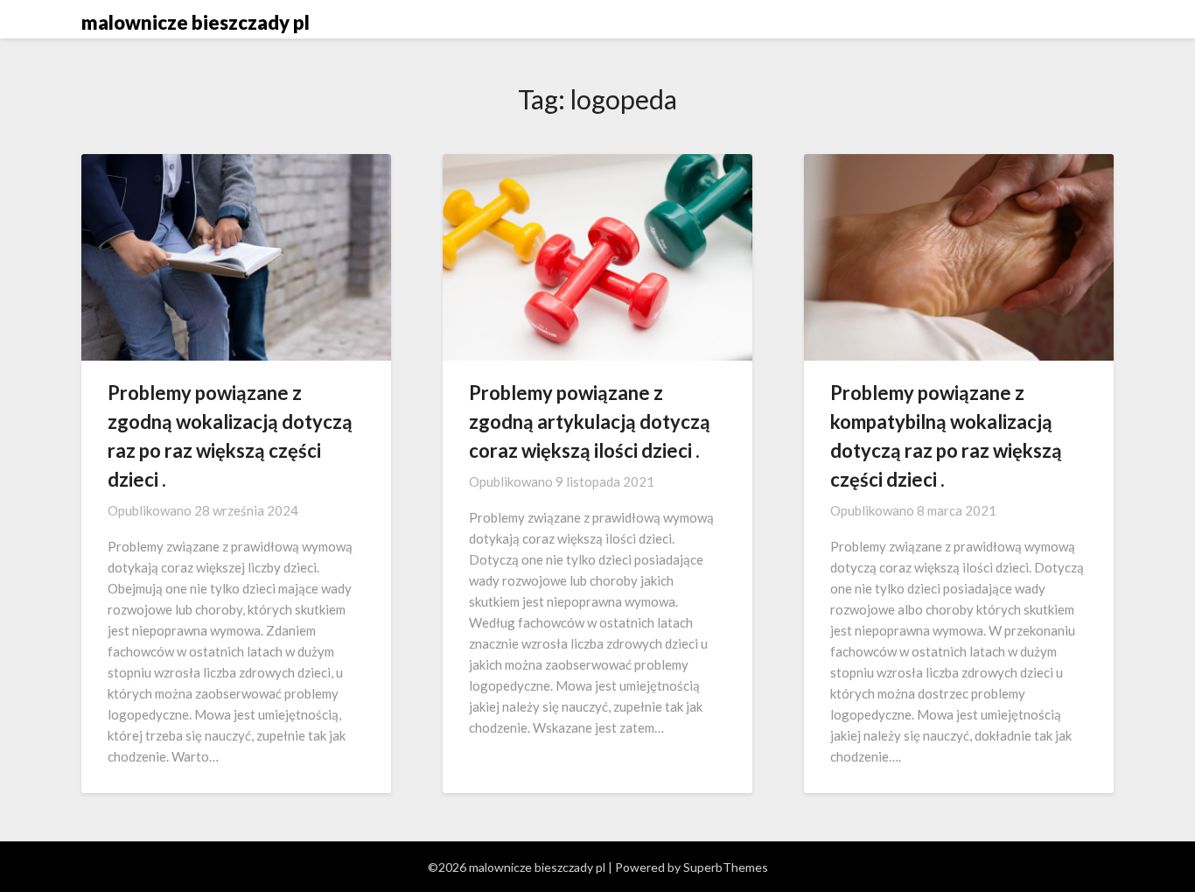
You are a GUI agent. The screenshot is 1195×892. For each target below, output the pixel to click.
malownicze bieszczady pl (195, 22)
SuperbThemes (725, 867)
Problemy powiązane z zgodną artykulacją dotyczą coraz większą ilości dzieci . (589, 421)
